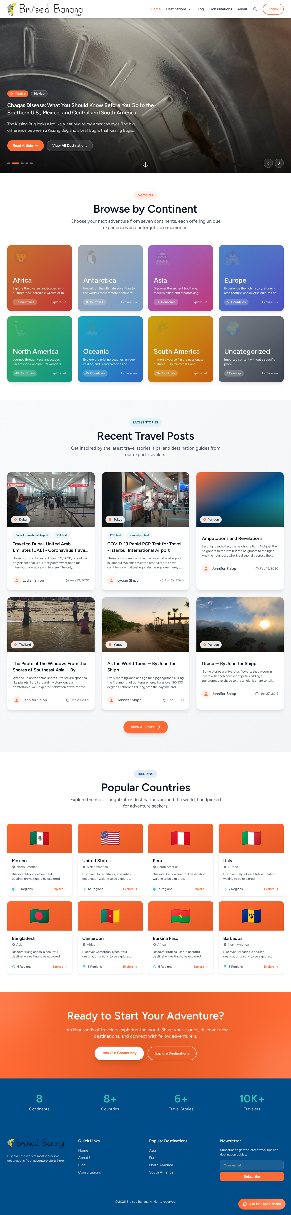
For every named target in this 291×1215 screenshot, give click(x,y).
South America (161, 1172)
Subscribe (252, 1176)
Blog (200, 9)
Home (156, 9)
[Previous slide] (268, 163)
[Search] (255, 9)
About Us (85, 1158)
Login (273, 9)
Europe (155, 1158)
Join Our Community (119, 1053)
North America (161, 1165)
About (242, 9)
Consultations (220, 9)
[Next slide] (279, 163)
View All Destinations (69, 145)
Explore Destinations (172, 1053)
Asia (152, 1150)
